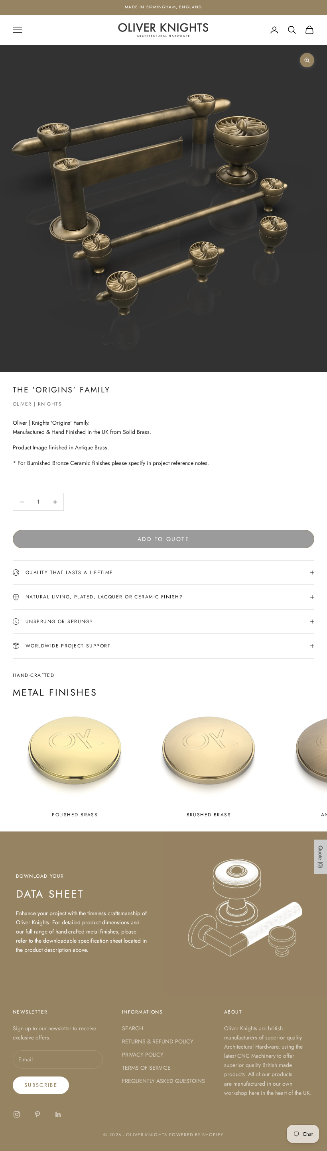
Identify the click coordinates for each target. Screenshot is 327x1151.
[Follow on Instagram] (17, 1114)
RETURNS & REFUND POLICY (157, 1041)
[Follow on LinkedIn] (58, 1114)
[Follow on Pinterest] (37, 1114)
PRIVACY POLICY (143, 1055)
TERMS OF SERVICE (146, 1068)
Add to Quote (163, 539)
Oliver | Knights (37, 404)
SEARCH (132, 1028)
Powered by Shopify (196, 1134)
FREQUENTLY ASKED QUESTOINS (163, 1081)
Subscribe (40, 1085)
